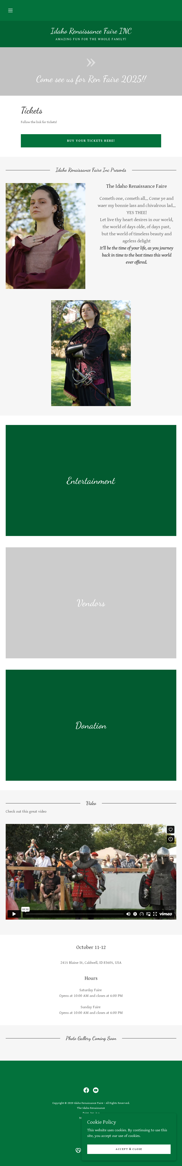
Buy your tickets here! (91, 141)
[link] (91, 32)
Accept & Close (129, 1149)
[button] (10, 10)
